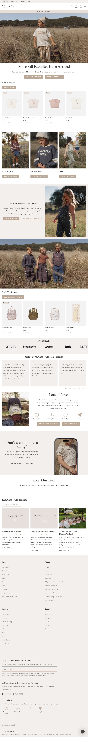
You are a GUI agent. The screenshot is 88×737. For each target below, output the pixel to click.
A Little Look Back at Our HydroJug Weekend (68, 532)
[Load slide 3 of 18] (66, 388)
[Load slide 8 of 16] (75, 126)
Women (4, 589)
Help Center (6, 614)
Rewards (4, 636)
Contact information (65, 734)
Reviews (47, 614)
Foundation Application (53, 593)
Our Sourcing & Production (54, 596)
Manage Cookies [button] (15, 734)
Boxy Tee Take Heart (7, 118)
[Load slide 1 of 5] (81, 352)
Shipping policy (54, 734)
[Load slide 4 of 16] (70, 126)
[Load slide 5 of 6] (84, 182)
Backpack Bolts (27, 328)
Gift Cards (5, 567)
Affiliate (4, 629)
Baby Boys (5, 574)
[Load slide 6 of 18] (70, 388)
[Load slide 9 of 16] (77, 126)
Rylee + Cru (10, 731)
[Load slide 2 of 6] (81, 182)
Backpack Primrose (7, 328)
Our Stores (48, 574)
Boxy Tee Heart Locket (29, 118)
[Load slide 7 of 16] (74, 126)
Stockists (48, 578)
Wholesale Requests (51, 585)
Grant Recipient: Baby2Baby (11, 531)
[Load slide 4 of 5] (84, 352)
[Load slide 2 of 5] (82, 352)
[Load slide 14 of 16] (83, 126)
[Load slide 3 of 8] (79, 336)
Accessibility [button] (5, 734)
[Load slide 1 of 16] (66, 126)
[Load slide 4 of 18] (68, 388)
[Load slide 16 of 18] (83, 388)
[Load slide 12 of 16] (81, 126)
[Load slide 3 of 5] (83, 352)
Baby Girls (5, 571)
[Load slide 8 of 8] (86, 336)
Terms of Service (42, 675)
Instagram (48, 618)
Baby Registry (49, 600)
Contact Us (5, 643)
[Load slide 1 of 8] (77, 336)
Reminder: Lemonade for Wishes (42, 531)
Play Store (29, 463)
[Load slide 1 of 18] (64, 388)
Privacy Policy (32, 675)
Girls (3, 578)
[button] (85, 6)
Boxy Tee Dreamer (50, 118)
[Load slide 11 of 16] (79, 126)
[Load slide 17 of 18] (84, 388)
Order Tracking (7, 621)
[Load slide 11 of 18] (77, 388)
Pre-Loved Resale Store (9, 596)
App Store (17, 463)
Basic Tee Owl (70, 118)
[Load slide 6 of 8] (83, 336)
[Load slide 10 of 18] (75, 388)
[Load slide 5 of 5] (86, 352)
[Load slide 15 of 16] (84, 126)
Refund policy (24, 734)
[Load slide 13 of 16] (82, 126)
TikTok (47, 621)
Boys (3, 582)
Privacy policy (34, 734)
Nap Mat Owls (70, 328)
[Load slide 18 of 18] (86, 388)
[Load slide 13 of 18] (79, 388)
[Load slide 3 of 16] (69, 126)
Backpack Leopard (49, 328)
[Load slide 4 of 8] (81, 336)
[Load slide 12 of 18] (78, 388)
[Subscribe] (54, 669)
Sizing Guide (6, 640)
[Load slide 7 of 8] (84, 336)
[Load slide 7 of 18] (72, 388)
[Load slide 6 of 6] (86, 182)
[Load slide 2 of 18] (65, 388)
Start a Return (6, 625)
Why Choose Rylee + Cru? (54, 582)
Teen (3, 585)
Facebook (48, 625)
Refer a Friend (6, 632)
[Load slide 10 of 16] (78, 126)
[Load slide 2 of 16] (68, 126)
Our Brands (49, 571)
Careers (47, 604)
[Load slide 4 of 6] (83, 182)
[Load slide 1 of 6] (79, 182)
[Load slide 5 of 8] (82, 336)
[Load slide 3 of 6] (82, 182)
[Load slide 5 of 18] (69, 388)
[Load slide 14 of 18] (81, 388)
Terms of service (43, 734)
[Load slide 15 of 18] (82, 388)
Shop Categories (7, 593)
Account (4, 618)
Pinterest (48, 629)
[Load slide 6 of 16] (73, 126)
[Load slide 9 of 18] (74, 388)
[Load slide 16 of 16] (86, 126)
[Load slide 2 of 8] (78, 336)
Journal (47, 567)
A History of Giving (51, 589)
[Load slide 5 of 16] (72, 126)
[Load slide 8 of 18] (73, 388)
